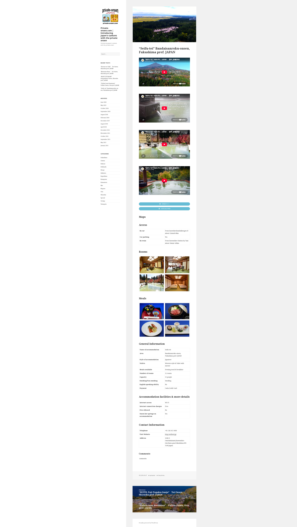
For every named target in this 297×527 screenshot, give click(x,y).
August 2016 (104, 124)
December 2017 (105, 121)
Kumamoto (104, 182)
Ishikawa (103, 173)
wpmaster (152, 475)
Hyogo (102, 170)
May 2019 (103, 105)
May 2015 (103, 142)
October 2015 (105, 136)
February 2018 (105, 117)
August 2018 (104, 114)
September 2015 (105, 139)
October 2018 (105, 108)
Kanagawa (104, 179)
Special (103, 198)
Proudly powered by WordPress (148, 523)
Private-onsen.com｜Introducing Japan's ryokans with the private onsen (109, 34)
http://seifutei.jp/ (170, 434)
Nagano (103, 188)
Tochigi (103, 201)
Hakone (103, 164)
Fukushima (104, 157)
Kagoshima (104, 176)
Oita (102, 192)
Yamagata (104, 204)
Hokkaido (103, 167)
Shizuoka (103, 195)
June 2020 (103, 102)
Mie (102, 185)
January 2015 (104, 145)
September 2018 (105, 111)
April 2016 (104, 127)
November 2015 (105, 133)
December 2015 (105, 130)
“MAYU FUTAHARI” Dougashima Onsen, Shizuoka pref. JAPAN (109, 78)
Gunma (103, 161)
